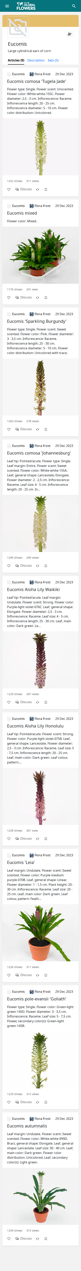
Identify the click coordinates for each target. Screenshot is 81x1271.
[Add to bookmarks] (48, 189)
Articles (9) (16, 60)
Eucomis (18, 74)
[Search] (74, 6)
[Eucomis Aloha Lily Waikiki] (40, 637)
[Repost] (39, 189)
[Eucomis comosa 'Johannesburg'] (40, 501)
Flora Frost (42, 74)
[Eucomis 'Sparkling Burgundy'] (40, 367)
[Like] (11, 189)
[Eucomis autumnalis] (40, 1174)
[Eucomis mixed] (40, 247)
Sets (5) (53, 60)
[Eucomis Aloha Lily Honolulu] (40, 774)
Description (36, 60)
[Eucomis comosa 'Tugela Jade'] (40, 127)
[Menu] (7, 6)
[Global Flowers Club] (27, 6)
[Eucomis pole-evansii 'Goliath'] (40, 1042)
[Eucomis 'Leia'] (40, 910)
